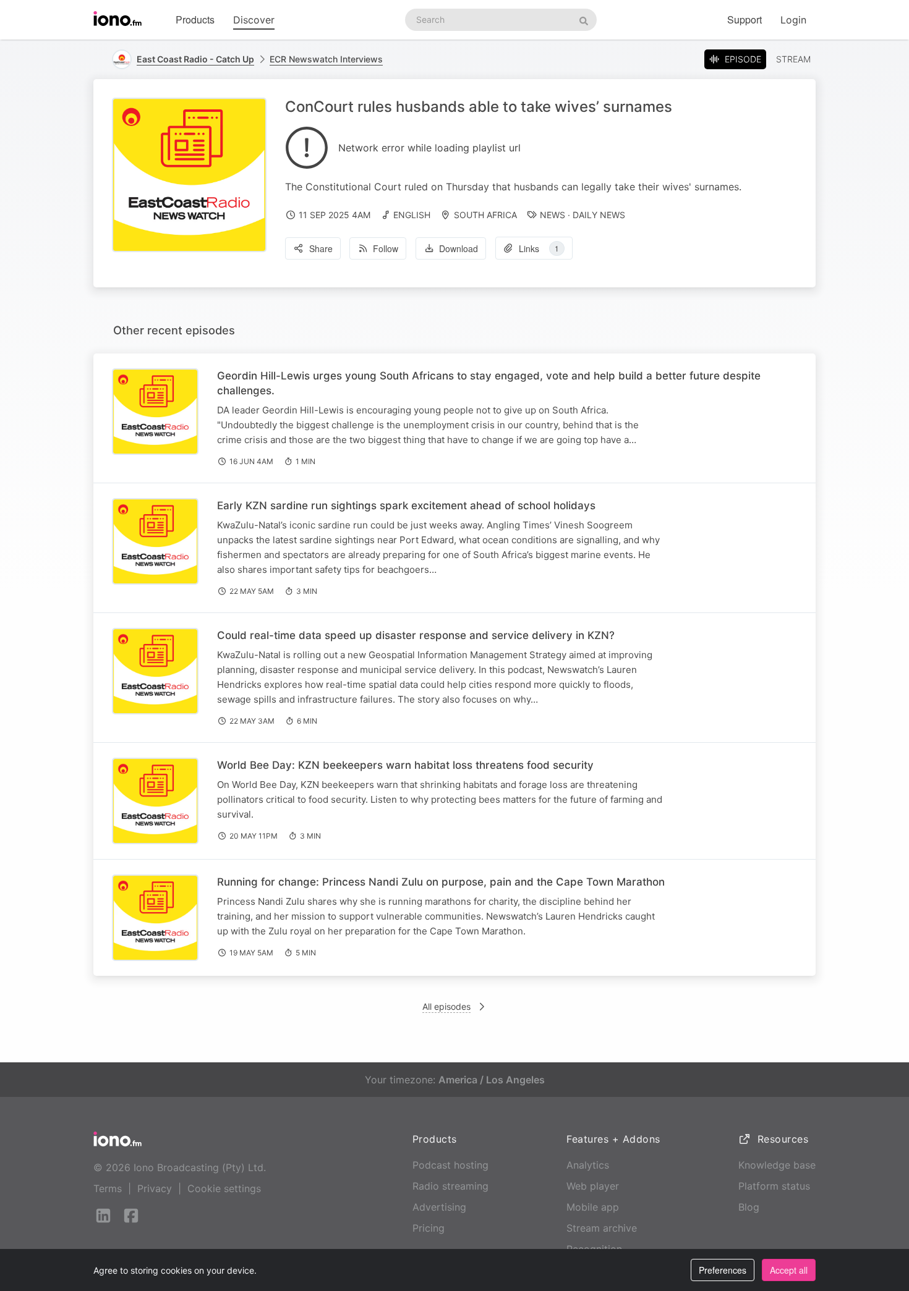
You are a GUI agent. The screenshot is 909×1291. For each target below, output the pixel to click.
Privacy (154, 1188)
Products (195, 19)
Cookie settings (224, 1188)
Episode (743, 59)
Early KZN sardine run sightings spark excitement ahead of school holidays (406, 505)
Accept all (789, 1270)
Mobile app (592, 1207)
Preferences (722, 1270)
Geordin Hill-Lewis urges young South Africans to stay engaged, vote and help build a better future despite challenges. (489, 383)
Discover (254, 20)
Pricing (428, 1228)
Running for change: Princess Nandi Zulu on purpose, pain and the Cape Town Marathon (441, 882)
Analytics (587, 1165)
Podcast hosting (450, 1165)
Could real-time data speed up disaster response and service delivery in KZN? (416, 635)
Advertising (439, 1207)
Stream (793, 59)
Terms (107, 1188)
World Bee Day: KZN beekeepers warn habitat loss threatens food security (405, 765)
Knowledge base (777, 1165)
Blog (748, 1207)
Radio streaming (450, 1186)
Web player (592, 1186)
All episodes (446, 1006)
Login (793, 20)
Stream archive (601, 1228)
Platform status (774, 1186)
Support (744, 19)
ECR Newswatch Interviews (326, 59)
